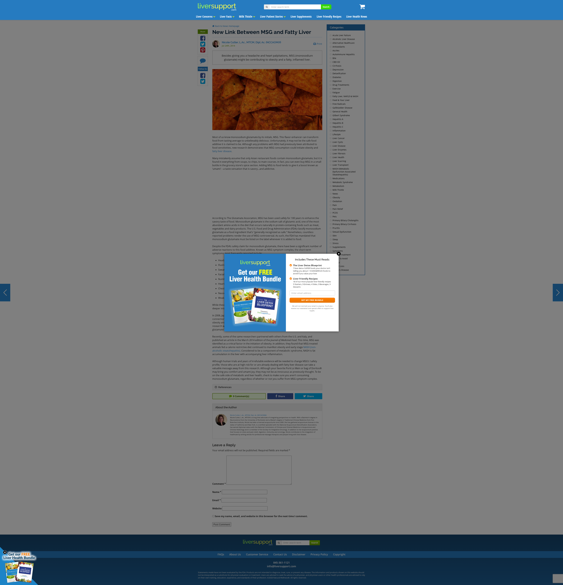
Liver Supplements (301, 16)
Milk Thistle (246, 16)
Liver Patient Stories (272, 16)
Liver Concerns (204, 16)
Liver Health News (356, 16)
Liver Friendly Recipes (329, 16)
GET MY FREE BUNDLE (312, 300)
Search (326, 6)
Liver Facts (226, 16)
